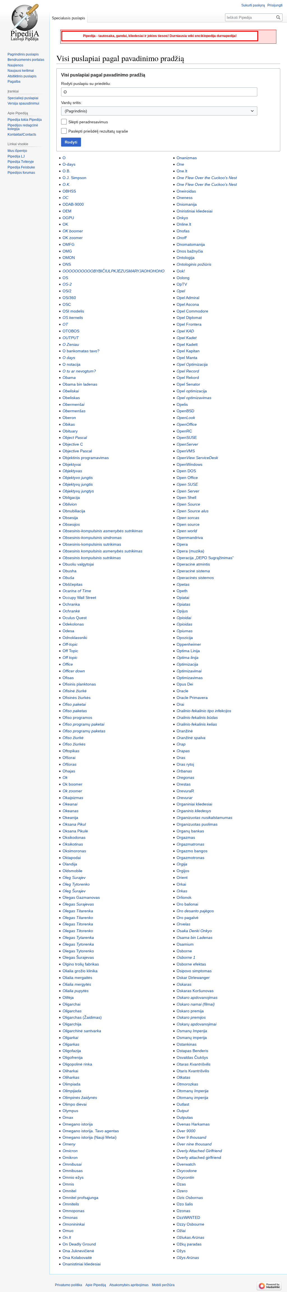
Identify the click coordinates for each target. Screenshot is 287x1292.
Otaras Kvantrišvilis (193, 1064)
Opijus (182, 611)
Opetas (183, 584)
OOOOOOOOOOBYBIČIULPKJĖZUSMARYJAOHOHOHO (114, 271)
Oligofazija (72, 1050)
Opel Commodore (192, 311)
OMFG (69, 244)
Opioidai (184, 617)
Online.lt (184, 224)
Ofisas (68, 677)
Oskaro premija (190, 1011)
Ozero (182, 1191)
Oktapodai (72, 857)
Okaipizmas (73, 797)
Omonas (70, 1217)
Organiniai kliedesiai (194, 804)
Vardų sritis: (71, 102)
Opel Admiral (188, 297)
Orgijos (183, 871)
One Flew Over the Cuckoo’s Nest (207, 184)
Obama (69, 377)
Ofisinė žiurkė (75, 691)
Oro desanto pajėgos (195, 911)
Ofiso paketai (74, 704)
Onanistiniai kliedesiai (82, 1264)
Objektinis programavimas (86, 457)
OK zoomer (73, 237)
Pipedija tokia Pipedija (25, 120)
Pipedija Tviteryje (21, 162)
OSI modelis (73, 311)
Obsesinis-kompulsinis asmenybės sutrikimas (103, 531)
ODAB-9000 (73, 204)
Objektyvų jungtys (78, 491)
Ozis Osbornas (190, 1197)
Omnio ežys (73, 1177)
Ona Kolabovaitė (77, 1257)
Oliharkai (70, 1071)
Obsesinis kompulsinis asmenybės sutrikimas (102, 551)
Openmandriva (190, 537)
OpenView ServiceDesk (197, 457)
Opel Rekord (188, 377)
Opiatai (183, 597)
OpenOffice (187, 424)
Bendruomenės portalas (26, 60)
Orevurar (185, 797)
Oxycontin (185, 1177)
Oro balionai (187, 904)
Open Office (187, 477)
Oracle (182, 691)
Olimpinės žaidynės (80, 1097)
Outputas (185, 1117)
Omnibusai (72, 1164)
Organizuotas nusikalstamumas (204, 817)
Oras (181, 757)
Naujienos (15, 65)
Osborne (184, 951)
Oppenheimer (189, 644)
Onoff (181, 237)
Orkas (182, 891)
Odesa (68, 631)
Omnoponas (73, 1210)
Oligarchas (72, 1011)
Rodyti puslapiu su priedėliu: (86, 83)
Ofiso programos (77, 717)
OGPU (68, 218)
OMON (69, 257)
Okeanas (70, 811)
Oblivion (70, 504)
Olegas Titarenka (78, 911)
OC (65, 197)
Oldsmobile (72, 871)
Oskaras (184, 984)
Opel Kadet (186, 337)
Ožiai (181, 1230)
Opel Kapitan (188, 351)
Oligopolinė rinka (77, 1064)
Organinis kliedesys (194, 811)
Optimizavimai (189, 671)
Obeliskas (71, 397)
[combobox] (159, 110)
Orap (181, 744)
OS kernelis (73, 317)
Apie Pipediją (95, 1285)
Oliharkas (71, 1077)
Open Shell (186, 497)
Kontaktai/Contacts (22, 134)
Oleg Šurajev (74, 891)
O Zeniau (71, 344)
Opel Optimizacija (192, 364)
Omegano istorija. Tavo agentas (91, 1131)
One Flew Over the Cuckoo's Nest (207, 177)
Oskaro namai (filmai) (196, 1004)
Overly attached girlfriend (199, 1157)
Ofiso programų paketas (84, 731)
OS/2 (67, 291)
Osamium (185, 944)
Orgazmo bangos (192, 851)
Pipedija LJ (16, 156)
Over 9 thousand (191, 1137)
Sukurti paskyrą (253, 5)
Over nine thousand (194, 1144)
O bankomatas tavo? (81, 351)
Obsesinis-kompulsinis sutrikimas (92, 544)
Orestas (184, 784)
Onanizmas (187, 158)
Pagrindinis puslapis (23, 54)
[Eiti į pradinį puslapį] (24, 22)
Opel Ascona (188, 304)
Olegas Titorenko (78, 931)
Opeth (182, 591)
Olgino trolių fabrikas (81, 964)
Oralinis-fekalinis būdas (197, 717)
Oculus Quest (75, 617)
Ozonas (183, 1210)
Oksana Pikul (74, 824)
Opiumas (185, 631)
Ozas (181, 1184)
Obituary (70, 431)
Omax (68, 1117)
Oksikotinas (73, 844)
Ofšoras (70, 764)
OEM (67, 211)
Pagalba (14, 82)
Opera (182, 544)
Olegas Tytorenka (78, 944)
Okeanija (70, 817)
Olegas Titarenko (78, 917)
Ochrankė (71, 611)
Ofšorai (69, 757)
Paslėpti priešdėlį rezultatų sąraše (98, 131)
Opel (181, 291)
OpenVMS (186, 451)
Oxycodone (187, 1170)
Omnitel (69, 1191)
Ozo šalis (185, 1204)
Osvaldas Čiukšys (192, 1057)
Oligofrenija (73, 1057)
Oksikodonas (74, 837)
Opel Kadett (187, 344)
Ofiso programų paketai (83, 724)
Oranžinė (185, 731)
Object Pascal (75, 437)
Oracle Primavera (192, 697)
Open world (187, 531)
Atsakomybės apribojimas (129, 1285)
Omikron (70, 1157)
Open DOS (186, 471)
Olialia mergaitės (77, 977)
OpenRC (184, 431)
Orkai (181, 884)
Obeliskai (71, 391)
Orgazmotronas (190, 857)
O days (69, 357)
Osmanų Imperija (192, 1031)
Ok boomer (72, 784)
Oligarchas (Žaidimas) (82, 1017)
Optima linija (187, 657)
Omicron (70, 1151)
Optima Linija (188, 651)
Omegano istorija (78, 1124)
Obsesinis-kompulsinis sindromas (92, 537)
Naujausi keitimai (21, 71)
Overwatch (186, 1164)
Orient (182, 877)
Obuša (68, 577)
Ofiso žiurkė (73, 737)
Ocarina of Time (77, 591)
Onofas (183, 231)
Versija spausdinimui (23, 103)
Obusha (70, 571)
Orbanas (184, 771)
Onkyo (182, 218)
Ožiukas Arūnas (190, 1237)
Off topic (70, 657)
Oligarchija (72, 1024)
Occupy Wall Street (79, 597)
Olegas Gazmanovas (81, 897)
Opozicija (185, 637)
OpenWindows (189, 464)
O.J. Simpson (74, 177)
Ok (65, 777)
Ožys (181, 1251)
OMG (67, 251)
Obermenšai (73, 404)
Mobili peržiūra (163, 1285)
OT (65, 324)
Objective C (73, 444)
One (180, 164)
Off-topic (70, 644)
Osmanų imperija (192, 1037)
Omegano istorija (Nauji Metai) (90, 1137)
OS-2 (67, 284)
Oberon (69, 417)
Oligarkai (70, 1037)
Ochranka (71, 604)
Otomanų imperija (192, 1097)
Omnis (68, 1184)
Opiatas (183, 604)
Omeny (69, 1144)
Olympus (70, 1110)
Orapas (183, 751)
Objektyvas (72, 471)
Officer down (74, 671)
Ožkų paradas (189, 1244)
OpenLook (186, 417)
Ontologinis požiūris (194, 264)
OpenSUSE (187, 437)
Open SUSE (187, 484)
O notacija (71, 364)
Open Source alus (193, 511)
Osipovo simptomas (194, 971)
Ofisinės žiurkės (77, 697)
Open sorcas (188, 517)
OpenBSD (185, 411)
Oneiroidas (186, 191)
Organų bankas (190, 831)
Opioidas (184, 624)
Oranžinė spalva (191, 737)
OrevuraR (185, 791)
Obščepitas (72, 584)
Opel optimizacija (192, 391)
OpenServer (187, 444)
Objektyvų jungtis (78, 484)
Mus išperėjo (17, 151)
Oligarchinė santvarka (82, 1031)
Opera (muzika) (190, 551)
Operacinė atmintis (193, 564)
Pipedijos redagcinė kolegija (23, 127)
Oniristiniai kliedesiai (194, 211)
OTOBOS (71, 331)
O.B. (66, 171)
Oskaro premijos (191, 1017)
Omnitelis (71, 1204)
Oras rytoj (185, 764)
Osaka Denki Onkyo (194, 931)
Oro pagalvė (187, 917)
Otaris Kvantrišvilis (193, 1071)
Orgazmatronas (190, 844)
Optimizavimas (190, 677)
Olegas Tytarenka (78, 937)
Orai (180, 704)
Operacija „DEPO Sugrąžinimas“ (205, 557)
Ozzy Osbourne (190, 1224)
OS (65, 277)
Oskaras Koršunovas (195, 990)
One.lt (182, 171)
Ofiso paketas (75, 710)
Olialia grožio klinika (80, 971)
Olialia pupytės (76, 990)
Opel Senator (188, 384)
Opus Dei (185, 684)
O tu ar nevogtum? (79, 371)
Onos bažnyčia (190, 251)
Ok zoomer (72, 791)
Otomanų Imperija (193, 1091)
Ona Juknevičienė (78, 1251)
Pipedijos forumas (21, 173)
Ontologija (186, 257)
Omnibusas (73, 1170)
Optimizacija (187, 664)
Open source (188, 524)
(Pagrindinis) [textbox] (76, 111)
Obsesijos (71, 524)
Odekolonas (73, 624)
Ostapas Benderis (192, 1050)
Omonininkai (74, 1224)
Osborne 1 (186, 957)
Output (183, 1110)
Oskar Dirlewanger (193, 977)
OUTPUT (71, 337)
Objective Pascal (77, 451)
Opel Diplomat (189, 317)
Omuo (68, 1230)
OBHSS (69, 191)
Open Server (188, 491)
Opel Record (188, 371)
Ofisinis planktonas (79, 684)
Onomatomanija (191, 244)
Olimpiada (71, 1084)
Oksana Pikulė (75, 831)
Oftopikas (71, 751)
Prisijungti (275, 5)
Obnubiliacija (74, 511)
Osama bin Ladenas (194, 937)
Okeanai (70, 804)
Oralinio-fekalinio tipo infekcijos (204, 710)
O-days (69, 164)
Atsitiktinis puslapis (22, 76)
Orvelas (183, 924)
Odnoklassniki (75, 637)
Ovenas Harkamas (193, 1124)
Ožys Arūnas (188, 1257)
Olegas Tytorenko (78, 951)
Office (68, 664)
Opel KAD (185, 331)
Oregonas (185, 777)
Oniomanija (187, 204)
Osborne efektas (191, 964)
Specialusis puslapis (68, 18)
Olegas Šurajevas (78, 957)
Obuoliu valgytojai (78, 564)
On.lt (67, 1237)
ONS (67, 264)
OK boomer (73, 231)
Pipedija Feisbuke (21, 167)
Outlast (183, 1104)
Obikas (69, 424)
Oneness (185, 197)
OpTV (182, 284)
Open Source (188, 504)
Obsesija (70, 517)
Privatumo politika (68, 1285)
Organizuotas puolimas (197, 824)
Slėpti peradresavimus (88, 122)
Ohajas (69, 771)
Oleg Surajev (74, 877)
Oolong (183, 277)
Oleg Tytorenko (76, 884)
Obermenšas (74, 411)
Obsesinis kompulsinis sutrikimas (92, 557)
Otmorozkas (187, 1084)
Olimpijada (72, 1091)
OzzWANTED (188, 1217)
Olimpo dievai (75, 1104)
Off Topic (70, 651)
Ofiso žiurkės (74, 744)
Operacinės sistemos (195, 577)
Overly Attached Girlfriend (199, 1151)
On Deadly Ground (79, 1244)
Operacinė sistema (193, 571)
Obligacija (71, 497)
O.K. (66, 184)
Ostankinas (186, 1044)
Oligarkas (71, 1044)
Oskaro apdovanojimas (197, 997)
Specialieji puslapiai (23, 98)
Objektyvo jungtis (78, 477)
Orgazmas (186, 837)
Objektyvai (72, 464)
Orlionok (184, 897)
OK (65, 224)
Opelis (182, 404)
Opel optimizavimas (194, 397)
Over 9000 (186, 1131)
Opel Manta (187, 357)
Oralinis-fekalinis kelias (197, 724)
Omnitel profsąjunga (80, 1197)
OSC (67, 304)
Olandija (70, 864)
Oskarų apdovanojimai (196, 1024)
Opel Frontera (189, 324)
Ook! (181, 271)
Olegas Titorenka (78, 924)
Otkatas (183, 1077)
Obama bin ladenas (80, 384)
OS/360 (69, 297)
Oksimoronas (74, 851)
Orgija (182, 864)
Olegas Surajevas (78, 904)
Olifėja (68, 997)
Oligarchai (71, 1004)
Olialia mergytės (77, 984)
